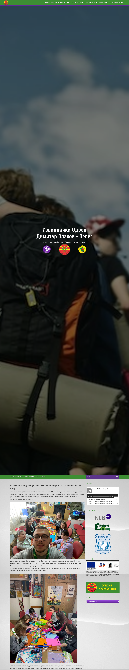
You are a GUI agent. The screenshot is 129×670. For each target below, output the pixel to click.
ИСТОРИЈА (75, 3)
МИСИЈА (47, 3)
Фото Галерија (29, 477)
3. (101, 503)
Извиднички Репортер (17, 477)
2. (101, 501)
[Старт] (88, 496)
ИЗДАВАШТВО (93, 3)
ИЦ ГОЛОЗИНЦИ (103, 3)
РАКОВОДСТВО (83, 3)
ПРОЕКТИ (121, 3)
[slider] (116, 496)
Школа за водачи (41, 477)
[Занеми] (112, 496)
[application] (102, 496)
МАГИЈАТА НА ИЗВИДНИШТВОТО (60, 3)
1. (96, 499)
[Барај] (117, 477)
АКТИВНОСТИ (114, 3)
